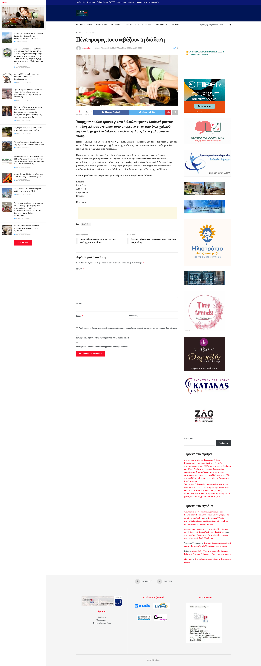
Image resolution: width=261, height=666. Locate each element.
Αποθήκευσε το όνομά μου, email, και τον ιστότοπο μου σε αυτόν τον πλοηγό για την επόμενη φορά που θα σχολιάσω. (128, 328)
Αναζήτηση (188, 438)
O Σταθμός (91, 2)
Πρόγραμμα (121, 2)
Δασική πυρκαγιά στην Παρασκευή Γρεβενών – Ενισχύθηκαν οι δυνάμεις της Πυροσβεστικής (28, 36)
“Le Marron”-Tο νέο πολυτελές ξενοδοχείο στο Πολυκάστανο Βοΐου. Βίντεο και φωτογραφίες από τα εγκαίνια (207, 521)
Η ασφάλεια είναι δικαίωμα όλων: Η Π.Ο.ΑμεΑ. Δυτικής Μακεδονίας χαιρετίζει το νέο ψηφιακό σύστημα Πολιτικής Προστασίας (29, 160)
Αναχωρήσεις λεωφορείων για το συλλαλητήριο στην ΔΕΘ (28, 190)
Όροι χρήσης (101, 620)
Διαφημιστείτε (141, 2)
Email (79, 316)
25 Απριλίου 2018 (102, 48)
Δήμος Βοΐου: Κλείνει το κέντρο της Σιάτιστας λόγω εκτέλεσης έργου (29, 175)
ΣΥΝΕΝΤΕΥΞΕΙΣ (161, 25)
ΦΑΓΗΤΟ (86, 224)
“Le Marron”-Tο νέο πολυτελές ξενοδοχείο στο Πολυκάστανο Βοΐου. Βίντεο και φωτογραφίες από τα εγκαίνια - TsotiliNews (206, 515)
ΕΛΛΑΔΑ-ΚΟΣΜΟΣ (84, 25)
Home (78, 33)
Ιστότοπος (133, 316)
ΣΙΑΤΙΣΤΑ (128, 25)
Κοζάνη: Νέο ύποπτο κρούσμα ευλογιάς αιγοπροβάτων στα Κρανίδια (26, 228)
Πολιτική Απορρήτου (102, 623)
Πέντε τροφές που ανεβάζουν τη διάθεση (18, 20)
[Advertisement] (127, 213)
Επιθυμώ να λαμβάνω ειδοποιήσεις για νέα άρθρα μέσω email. (102, 346)
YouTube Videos (102, 2)
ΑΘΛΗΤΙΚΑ (116, 25)
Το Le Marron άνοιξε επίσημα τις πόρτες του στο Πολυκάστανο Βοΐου (29, 143)
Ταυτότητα (102, 617)
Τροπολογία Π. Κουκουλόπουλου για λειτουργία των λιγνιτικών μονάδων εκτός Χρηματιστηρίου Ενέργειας (28, 93)
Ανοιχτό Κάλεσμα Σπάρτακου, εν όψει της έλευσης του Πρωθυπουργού (27, 76)
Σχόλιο (80, 268)
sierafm (87, 48)
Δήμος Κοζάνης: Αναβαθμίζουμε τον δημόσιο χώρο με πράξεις (28, 129)
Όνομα (80, 303)
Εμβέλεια (131, 2)
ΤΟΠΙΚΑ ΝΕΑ (102, 25)
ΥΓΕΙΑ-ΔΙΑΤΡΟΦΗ (143, 25)
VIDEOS (175, 25)
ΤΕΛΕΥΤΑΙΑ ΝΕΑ (89, 33)
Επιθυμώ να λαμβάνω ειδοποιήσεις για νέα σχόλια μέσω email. (102, 338)
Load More (23, 243)
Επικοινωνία (154, 2)
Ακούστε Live (81, 2)
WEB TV (112, 2)
